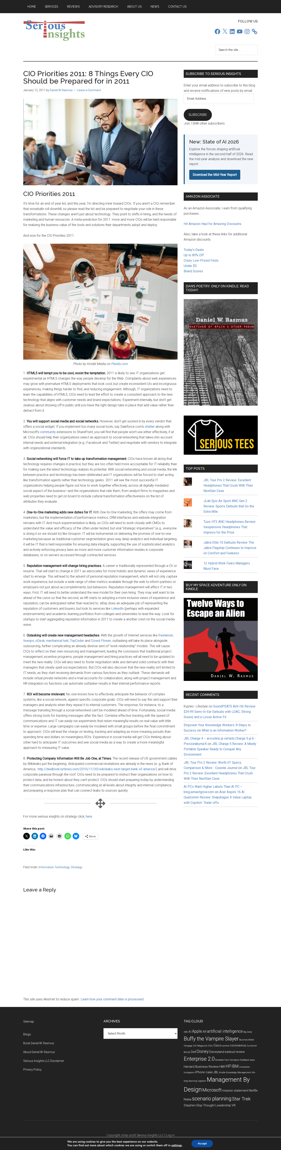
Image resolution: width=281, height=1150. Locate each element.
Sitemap (28, 1021)
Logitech (202, 1081)
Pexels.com (119, 364)
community (48, 432)
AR (205, 1031)
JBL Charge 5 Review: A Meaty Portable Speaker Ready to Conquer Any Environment (220, 749)
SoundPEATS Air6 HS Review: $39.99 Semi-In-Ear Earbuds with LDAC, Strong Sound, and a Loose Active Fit (220, 711)
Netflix (253, 1090)
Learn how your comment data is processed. (112, 999)
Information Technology (54, 867)
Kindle (222, 1072)
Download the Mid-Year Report (215, 175)
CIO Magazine (200, 1045)
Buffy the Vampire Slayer (211, 1039)
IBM (235, 1066)
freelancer (165, 635)
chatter (150, 427)
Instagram (189, 1072)
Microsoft (212, 1090)
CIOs (210, 1045)
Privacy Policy (32, 1069)
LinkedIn (117, 609)
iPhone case (204, 1072)
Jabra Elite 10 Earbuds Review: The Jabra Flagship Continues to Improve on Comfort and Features (229, 548)
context (225, 1045)
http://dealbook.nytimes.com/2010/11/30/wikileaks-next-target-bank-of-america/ (97, 769)
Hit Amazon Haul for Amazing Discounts (212, 224)
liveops (28, 641)
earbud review (235, 1052)
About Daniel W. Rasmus (39, 1052)
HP (228, 1066)
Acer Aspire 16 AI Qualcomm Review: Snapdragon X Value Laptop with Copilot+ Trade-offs (218, 797)
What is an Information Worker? (224, 730)
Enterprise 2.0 (199, 1059)
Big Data (247, 1032)
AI (190, 1031)
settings (176, 1145)
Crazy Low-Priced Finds (201, 260)
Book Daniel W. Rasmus (38, 1043)
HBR (222, 1066)
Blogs (27, 1034)
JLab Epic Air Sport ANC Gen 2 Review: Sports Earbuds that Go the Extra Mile (228, 506)
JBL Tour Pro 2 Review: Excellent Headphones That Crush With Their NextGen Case (228, 485)
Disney (203, 1051)
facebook (219, 1060)
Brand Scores (193, 271)
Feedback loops (247, 1060)
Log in (170, 1135)
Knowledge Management (238, 1072)
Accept (202, 1143)
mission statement (235, 1090)
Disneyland (216, 1052)
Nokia (187, 1099)
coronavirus (238, 1045)
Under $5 (190, 266)
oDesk (40, 641)
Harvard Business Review (201, 1066)
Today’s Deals (194, 250)
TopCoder (77, 641)
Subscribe (198, 115)
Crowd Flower (101, 641)
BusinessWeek (246, 1039)
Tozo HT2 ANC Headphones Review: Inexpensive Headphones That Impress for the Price (229, 527)
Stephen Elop (193, 1105)
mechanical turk (57, 641)
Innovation (244, 1067)
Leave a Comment (89, 90)
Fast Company (231, 1060)
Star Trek (241, 1099)
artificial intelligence (225, 1031)
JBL (215, 1072)
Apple (197, 1031)
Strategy (76, 867)
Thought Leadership (217, 1105)
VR (234, 1105)
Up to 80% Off (194, 255)
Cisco (218, 1045)
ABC (186, 1032)
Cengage (188, 1045)
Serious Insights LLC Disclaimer (43, 1061)
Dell (193, 1052)
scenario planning (211, 1098)
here (89, 816)
